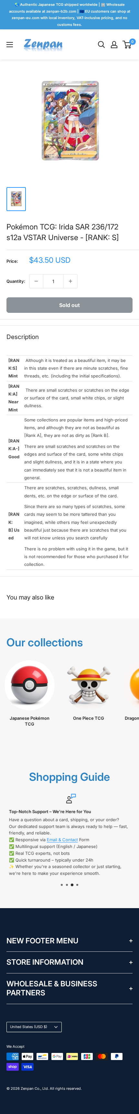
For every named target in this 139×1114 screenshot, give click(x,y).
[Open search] (101, 44)
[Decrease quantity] (36, 281)
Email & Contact (60, 839)
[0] (127, 44)
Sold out (69, 305)
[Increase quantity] (70, 281)
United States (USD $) (28, 1026)
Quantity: (15, 281)
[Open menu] (9, 44)
